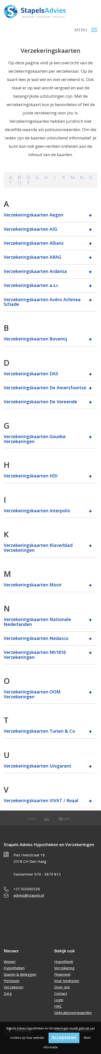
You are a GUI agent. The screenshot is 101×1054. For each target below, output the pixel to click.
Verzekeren (13, 987)
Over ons (62, 987)
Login (58, 999)
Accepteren (64, 1037)
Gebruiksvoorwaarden (73, 1012)
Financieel (62, 974)
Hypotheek (63, 961)
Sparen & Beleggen (20, 974)
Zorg (8, 993)
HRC (58, 1006)
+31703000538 (26, 888)
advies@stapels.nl (28, 895)
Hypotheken (14, 967)
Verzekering (64, 967)
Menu (81, 30)
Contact (60, 993)
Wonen (9, 961)
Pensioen (11, 980)
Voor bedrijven (66, 980)
